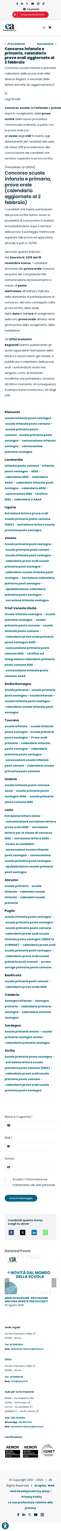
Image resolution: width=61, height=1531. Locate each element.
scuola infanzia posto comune (27, 424)
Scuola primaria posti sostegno (28, 544)
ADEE (35, 471)
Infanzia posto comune (22, 466)
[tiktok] (44, 3)
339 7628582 (17, 1417)
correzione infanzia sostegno (27, 600)
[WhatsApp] (45, 1232)
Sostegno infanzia (18, 1001)
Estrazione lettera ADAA (22, 816)
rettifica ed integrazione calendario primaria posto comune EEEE (29, 659)
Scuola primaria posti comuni (27, 550)
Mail (8, 1138)
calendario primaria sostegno (27, 1043)
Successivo (45, 44)
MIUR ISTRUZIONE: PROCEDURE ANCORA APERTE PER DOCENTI (26, 1299)
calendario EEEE (17, 477)
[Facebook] (11, 1232)
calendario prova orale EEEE (26, 987)
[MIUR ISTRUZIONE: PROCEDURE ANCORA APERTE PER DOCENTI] (30, 1257)
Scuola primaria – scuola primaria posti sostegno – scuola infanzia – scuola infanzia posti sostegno (30, 695)
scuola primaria (16, 886)
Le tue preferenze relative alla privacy (30, 1505)
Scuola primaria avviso (22, 1031)
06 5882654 (16, 1344)
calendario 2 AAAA (27, 499)
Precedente (16, 44)
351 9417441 (25, 1422)
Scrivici (9, 1159)
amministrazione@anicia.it (27, 1349)
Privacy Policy (31, 1497)
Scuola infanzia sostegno (23, 614)
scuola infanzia (16, 726)
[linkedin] (22, 3)
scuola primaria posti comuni (26, 981)
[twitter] (27, 3)
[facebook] (17, 3)
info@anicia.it (19, 1381)
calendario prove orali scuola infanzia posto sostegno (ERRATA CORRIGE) (29, 939)
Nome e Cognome (19, 1117)
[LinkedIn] (34, 1232)
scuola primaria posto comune (28, 928)
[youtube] (32, 3)
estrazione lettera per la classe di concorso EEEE (28, 832)
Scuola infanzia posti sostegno (28, 555)
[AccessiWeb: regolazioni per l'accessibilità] (5, 1525)
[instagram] (38, 3)
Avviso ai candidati (19, 844)
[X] (22, 1232)
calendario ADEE (33, 488)
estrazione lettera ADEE (31, 838)
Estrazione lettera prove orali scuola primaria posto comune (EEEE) (27, 518)
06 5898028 (16, 1376)
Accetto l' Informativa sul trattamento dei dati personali (34, 1182)
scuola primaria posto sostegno (29, 922)
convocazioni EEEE (19, 494)
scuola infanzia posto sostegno (28, 418)
